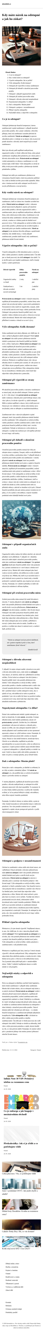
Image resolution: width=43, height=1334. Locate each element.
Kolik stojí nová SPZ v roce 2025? (16, 1248)
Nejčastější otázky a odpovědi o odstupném (23, 113)
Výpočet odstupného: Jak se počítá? (20, 80)
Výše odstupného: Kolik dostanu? (20, 83)
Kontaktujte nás (22, 1042)
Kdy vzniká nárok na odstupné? (19, 78)
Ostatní (39, 1050)
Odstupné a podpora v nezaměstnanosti (22, 107)
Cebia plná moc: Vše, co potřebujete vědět (19, 1174)
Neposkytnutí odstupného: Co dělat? (21, 102)
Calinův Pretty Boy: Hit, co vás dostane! (18, 1231)
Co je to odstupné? (15, 75)
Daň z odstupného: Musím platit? (20, 104)
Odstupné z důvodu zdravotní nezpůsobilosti (23, 99)
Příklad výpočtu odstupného (18, 110)
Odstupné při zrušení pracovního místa (21, 96)
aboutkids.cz (6, 4)
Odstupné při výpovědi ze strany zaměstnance (24, 86)
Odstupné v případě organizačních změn (22, 94)
